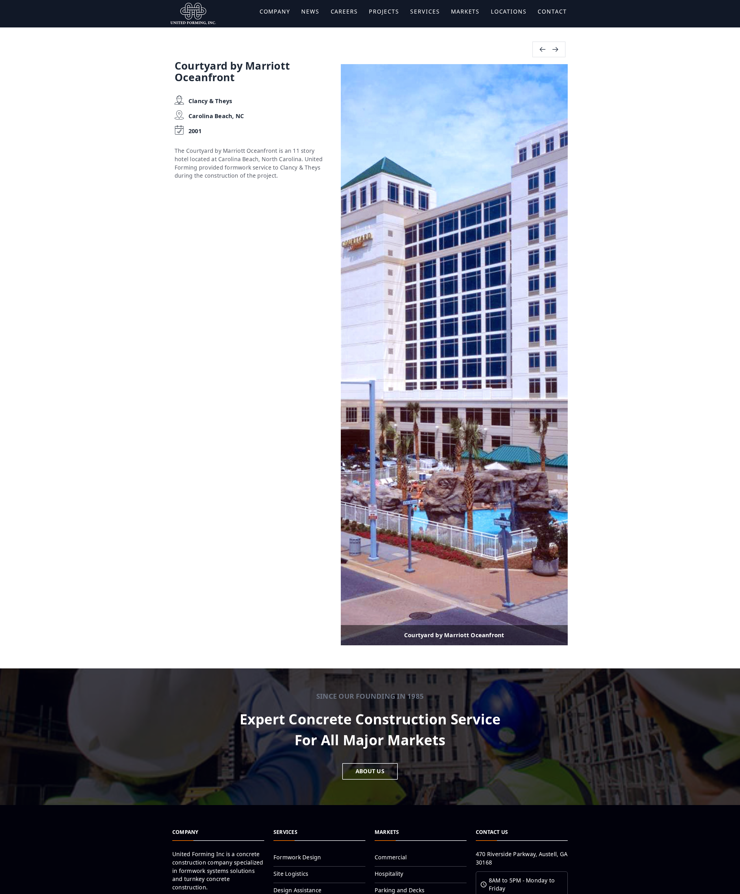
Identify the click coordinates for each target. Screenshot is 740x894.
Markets (465, 11)
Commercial (391, 857)
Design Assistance (297, 890)
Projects (384, 11)
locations (509, 11)
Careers (344, 11)
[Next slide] (555, 49)
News (310, 11)
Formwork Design (297, 857)
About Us (370, 771)
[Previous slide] (542, 49)
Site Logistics (290, 874)
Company (275, 11)
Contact (552, 11)
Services (425, 11)
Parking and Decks (399, 890)
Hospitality (389, 874)
